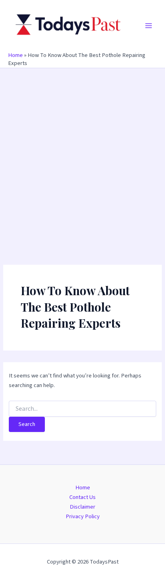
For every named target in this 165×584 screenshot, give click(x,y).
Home (15, 55)
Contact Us (82, 497)
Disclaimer (82, 507)
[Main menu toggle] (148, 25)
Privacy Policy (83, 516)
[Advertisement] (82, 154)
